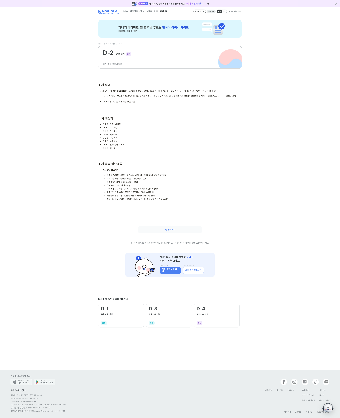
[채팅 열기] (328, 408)
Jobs (125, 11)
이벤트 (149, 11)
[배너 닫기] (336, 4)
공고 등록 (211, 11)
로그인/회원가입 (235, 11)
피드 (156, 11)
